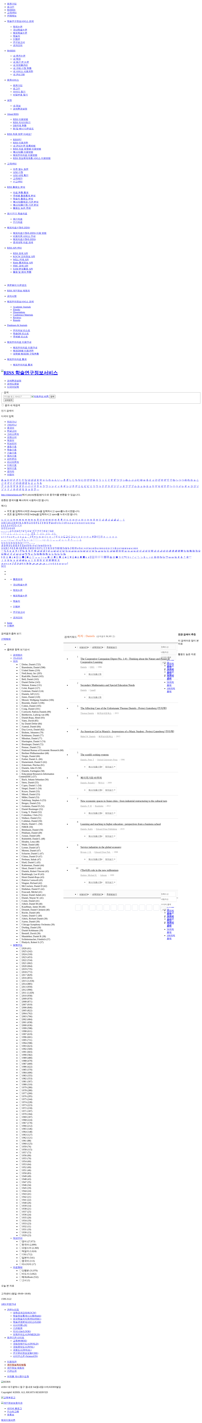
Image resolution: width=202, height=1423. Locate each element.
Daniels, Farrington (33, 771)
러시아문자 (13, 462)
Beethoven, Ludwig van (35, 714)
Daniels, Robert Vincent (35, 871)
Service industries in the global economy (100, 847)
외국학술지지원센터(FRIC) (27, 1319)
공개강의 (17, 45)
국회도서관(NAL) (22, 1350)
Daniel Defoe (31, 682)
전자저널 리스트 (21, 330)
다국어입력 (13, 387)
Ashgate (103, 875)
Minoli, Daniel (31, 794)
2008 (27, 1001)
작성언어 (17, 1238)
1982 (27, 1078)
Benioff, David (31, 933)
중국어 (10, 428)
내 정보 (17, 105)
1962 (27, 1137)
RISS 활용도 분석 (16, 187)
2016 (27, 978)
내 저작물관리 (20, 65)
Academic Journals (22, 307)
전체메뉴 (12, 15)
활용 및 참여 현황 (22, 272)
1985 (27, 1069)
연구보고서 (19, 42)
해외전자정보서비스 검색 (20, 301)
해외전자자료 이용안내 (19, 342)
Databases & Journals (17, 325)
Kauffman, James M (33, 907)
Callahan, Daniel (32, 821)
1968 (27, 1120)
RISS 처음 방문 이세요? (19, 134)
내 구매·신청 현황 (22, 68)
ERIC (92, 667)
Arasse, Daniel (31, 836)
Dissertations (19, 312)
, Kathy (86, 829)
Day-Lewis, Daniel (33, 729)
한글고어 (12, 431)
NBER (27, 827)
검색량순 (17, 655)
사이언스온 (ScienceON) (25, 1356)
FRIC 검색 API (20, 266)
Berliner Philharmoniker (35, 753)
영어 (28, 1241)
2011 (28, 992)
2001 (27, 1022)
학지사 (101, 783)
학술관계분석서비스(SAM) (27, 1322)
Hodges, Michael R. (88, 875)
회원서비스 (13, 80)
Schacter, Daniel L (32, 853)
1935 (26, 1217)
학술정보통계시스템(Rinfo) (27, 1316)
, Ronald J (87, 783)
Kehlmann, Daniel (32, 735)
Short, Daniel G (31, 868)
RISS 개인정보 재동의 (18, 290)
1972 (27, 1108)
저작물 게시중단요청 (18, 1376)
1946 (26, 1185)
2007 (27, 1004)
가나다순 (17, 658)
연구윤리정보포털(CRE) (25, 1353)
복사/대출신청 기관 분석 (25, 205)
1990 (27, 1055)
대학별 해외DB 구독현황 (26, 354)
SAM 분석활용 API (23, 269)
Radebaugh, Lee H (33, 874)
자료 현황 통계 (20, 192)
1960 (27, 1143)
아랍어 (10, 474)
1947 (26, 1182)
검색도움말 (13, 384)
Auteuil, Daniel (31, 726)
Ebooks (16, 309)
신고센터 (17, 181)
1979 (27, 1087)
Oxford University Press (107, 760)
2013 (27, 987)
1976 (27, 1096)
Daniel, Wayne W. (32, 898)
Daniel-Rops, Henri (33, 717)
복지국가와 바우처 (91, 777)
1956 (26, 1155)
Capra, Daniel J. (31, 785)
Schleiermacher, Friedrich (36, 939)
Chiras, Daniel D (32, 856)
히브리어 (12, 443)
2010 (27, 995)
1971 (27, 1111)
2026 (26, 948)
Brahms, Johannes (32, 732)
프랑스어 (12, 437)
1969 (27, 1117)
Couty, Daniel (30, 901)
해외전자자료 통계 (17, 359)
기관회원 (17, 1328)
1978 (27, 1090)
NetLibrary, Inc (32, 673)
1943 (26, 1194)
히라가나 (12, 421)
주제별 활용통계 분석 (24, 195)
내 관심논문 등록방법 (24, 146)
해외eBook (30, 1277)
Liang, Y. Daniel (32, 812)
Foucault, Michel (32, 892)
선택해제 (6, 639)
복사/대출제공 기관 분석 (25, 202)
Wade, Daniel (30, 844)
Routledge (99, 806)
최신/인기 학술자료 (17, 213)
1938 (26, 1208)
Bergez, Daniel (31, 803)
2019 (27, 969)
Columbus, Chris (32, 815)
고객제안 (17, 178)
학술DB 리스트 (21, 333)
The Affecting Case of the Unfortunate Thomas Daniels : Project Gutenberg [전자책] (123, 708)
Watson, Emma (32, 685)
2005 (27, 1010)
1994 (27, 1043)
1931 (26, 1229)
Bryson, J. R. (85, 852)
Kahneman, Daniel (33, 865)
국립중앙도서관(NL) (23, 1347)
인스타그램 (13, 1411)
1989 (27, 1058)
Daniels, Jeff (30, 694)
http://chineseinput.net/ (11, 495)
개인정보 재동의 (15, 1368)
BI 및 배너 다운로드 (23, 128)
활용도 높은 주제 (22, 208)
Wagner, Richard (32, 883)
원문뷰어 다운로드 (17, 285)
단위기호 (12, 465)
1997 (27, 1034)
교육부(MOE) (20, 1340)
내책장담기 (97, 647)
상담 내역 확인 (20, 175)
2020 (27, 966)
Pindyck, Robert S (32, 942)
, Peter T (87, 760)
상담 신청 (18, 172)
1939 (26, 1205)
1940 (26, 1203)
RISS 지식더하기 (21, 122)
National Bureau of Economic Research (42, 750)
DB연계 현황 (19, 125)
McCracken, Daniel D (34, 886)
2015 (28, 981)
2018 (27, 972)
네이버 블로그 (14, 1408)
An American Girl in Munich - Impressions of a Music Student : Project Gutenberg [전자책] (127, 731)
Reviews (17, 317)
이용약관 (12, 1361)
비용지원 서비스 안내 (24, 236)
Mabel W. (87, 736)
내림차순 (165, 652)
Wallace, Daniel (31, 818)
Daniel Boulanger (32, 809)
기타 (27, 1254)
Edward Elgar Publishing (106, 829)
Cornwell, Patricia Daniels (36, 712)
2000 (27, 1025)
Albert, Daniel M (32, 904)
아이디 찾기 (19, 91)
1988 (27, 1061)
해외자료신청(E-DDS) (18, 227)
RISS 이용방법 (20, 119)
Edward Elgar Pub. (102, 852)
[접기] (179, 649)
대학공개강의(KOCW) (24, 1312)
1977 (27, 1093)
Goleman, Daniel (32, 691)
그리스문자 (13, 434)
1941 (26, 1200)
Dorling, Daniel (31, 927)
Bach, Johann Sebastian (35, 779)
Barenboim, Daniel (33, 667)
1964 (27, 1132)
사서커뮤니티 (20, 1325)
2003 (27, 1016)
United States (31, 670)
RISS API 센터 (14, 248)
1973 (27, 1105)
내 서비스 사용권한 (23, 71)
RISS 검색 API (20, 253)
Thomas (87, 713)
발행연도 (17, 945)
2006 (27, 1007)
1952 (26, 1167)
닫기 (3, 566)
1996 (27, 1037)
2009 (27, 998)
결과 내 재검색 (12, 405)
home (9, 623)
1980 (27, 1084)
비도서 (29, 1274)
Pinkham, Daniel (32, 833)
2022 (27, 960)
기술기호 (12, 453)
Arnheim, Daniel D (33, 806)
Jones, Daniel (31, 697)
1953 (26, 1164)
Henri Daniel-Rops (33, 877)
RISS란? (17, 139)
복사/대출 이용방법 (23, 152)
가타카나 (12, 425)
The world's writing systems (94, 754)
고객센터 (12, 12)
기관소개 (12, 1371)
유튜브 (10, 1414)
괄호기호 (12, 446)
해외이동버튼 (8, 1420)
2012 (27, 990)
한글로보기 (112, 647)
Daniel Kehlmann (32, 930)
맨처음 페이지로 (78, 908)
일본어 (28, 1257)
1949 (26, 1176)
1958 (27, 1149)
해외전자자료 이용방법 (25, 155)
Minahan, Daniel (32, 738)
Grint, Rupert (31, 688)
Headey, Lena (30, 841)
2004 (27, 1013)
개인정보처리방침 (16, 1365)
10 (77, 868)
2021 (27, 963)
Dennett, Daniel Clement (36, 909)
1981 (27, 1081)
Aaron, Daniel (31, 921)
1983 (27, 1075)
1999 (27, 1028)
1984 (27, 1072)
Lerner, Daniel (31, 847)
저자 (15, 661)
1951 (26, 1170)
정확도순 (165, 647)
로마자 (10, 471)
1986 (27, 1066)
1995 (27, 1040)
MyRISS (11, 10)
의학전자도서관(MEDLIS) (26, 1334)
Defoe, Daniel (31, 664)
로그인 (10, 7)
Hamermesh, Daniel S (34, 762)
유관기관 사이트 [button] (15, 1337)
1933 (26, 1223)
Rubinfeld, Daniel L (33, 838)
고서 (26, 1280)
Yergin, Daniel (31, 756)
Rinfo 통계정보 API (23, 262)
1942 (26, 1197)
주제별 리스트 (20, 336)
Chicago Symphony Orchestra (38, 924)
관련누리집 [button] (13, 1309)
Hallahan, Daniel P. (33, 889)
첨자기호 (12, 456)
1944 (26, 1191)
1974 (27, 1102)
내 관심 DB (19, 74)
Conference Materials (23, 315)
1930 (26, 1232)
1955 (26, 1158)
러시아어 (29, 1264)
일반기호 (12, 468)
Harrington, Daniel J (33, 741)
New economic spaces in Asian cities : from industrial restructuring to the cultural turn (123, 800)
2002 (27, 1019)
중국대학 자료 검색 (23, 242)
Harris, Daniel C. (32, 824)
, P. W (86, 806)
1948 (26, 1179)
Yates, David (30, 720)
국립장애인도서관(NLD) (25, 1344)
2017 (27, 975)
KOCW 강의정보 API (24, 256)
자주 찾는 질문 (20, 169)
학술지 (16, 36)
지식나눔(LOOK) (22, 1331)
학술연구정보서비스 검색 (20, 21)
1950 (26, 1173)
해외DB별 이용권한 (23, 350)
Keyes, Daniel (31, 791)
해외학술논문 (20, 33)
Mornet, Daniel (31, 850)
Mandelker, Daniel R (34, 936)
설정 (9, 100)
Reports (16, 320)
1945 (26, 1188)
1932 (26, 1226)
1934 (26, 1220)
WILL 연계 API (21, 259)
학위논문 (17, 26)
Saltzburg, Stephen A (34, 800)
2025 (27, 951)
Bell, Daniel (30, 679)
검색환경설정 (20, 109)
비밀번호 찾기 (20, 94)
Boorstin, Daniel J (33, 703)
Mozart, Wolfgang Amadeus (38, 700)
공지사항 (12, 296)
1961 (26, 1140)
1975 (27, 1099)
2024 (27, 954)
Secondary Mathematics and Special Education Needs (107, 685)
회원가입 (12, 4)
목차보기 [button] (109, 767)
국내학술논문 (20, 30)
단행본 (16, 39)
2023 (27, 957)
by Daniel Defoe (32, 723)
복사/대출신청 (94, 674)
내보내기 (83, 647)
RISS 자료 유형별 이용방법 (27, 149)
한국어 (29, 1244)
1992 (27, 1049)
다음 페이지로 (156, 908)
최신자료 (17, 219)
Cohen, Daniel (31, 706)
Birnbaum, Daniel (32, 830)
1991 (27, 1052)
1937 (26, 1211)
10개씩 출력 (166, 904)
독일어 (10, 440)
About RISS (13, 114)
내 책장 (17, 59)
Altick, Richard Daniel (34, 918)
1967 (27, 1123)
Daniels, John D (31, 768)
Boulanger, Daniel (32, 744)
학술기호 (12, 449)
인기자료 (17, 222)
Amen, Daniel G (32, 915)
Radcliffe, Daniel (32, 676)
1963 (27, 1134)
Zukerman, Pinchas (33, 765)
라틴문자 (12, 459)
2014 (27, 984)
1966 (27, 1126)
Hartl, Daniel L (31, 862)
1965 (27, 1129)
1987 (27, 1063)
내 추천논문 (19, 56)
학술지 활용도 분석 (23, 198)
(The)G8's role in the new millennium (99, 870)
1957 (26, 1152)
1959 (26, 1146)
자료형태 (17, 1267)
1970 (27, 1114)
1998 (27, 1031)
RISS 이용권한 (20, 142)
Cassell (93, 690)
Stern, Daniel (30, 782)
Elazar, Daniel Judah (34, 895)
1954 (26, 1161)
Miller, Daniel (30, 797)
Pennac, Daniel (31, 747)
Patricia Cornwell (32, 880)
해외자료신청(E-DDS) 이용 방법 (29, 233)
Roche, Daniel (31, 912)
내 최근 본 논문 (21, 62)
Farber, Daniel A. (32, 759)
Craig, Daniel (31, 709)
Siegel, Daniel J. (32, 788)
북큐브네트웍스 (104, 713)
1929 (26, 1235)
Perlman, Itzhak (31, 859)
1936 (26, 1214)
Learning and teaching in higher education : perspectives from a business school (120, 824)
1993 (27, 1046)
